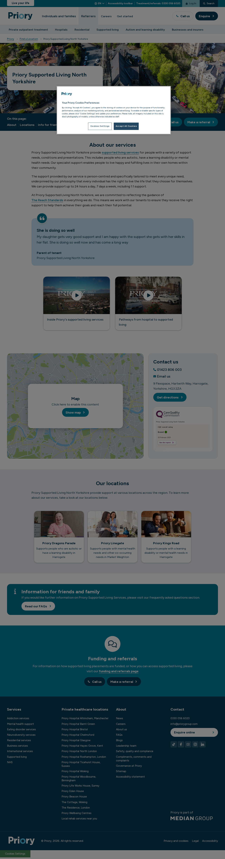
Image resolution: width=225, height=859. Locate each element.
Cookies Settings (100, 126)
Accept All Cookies (126, 126)
